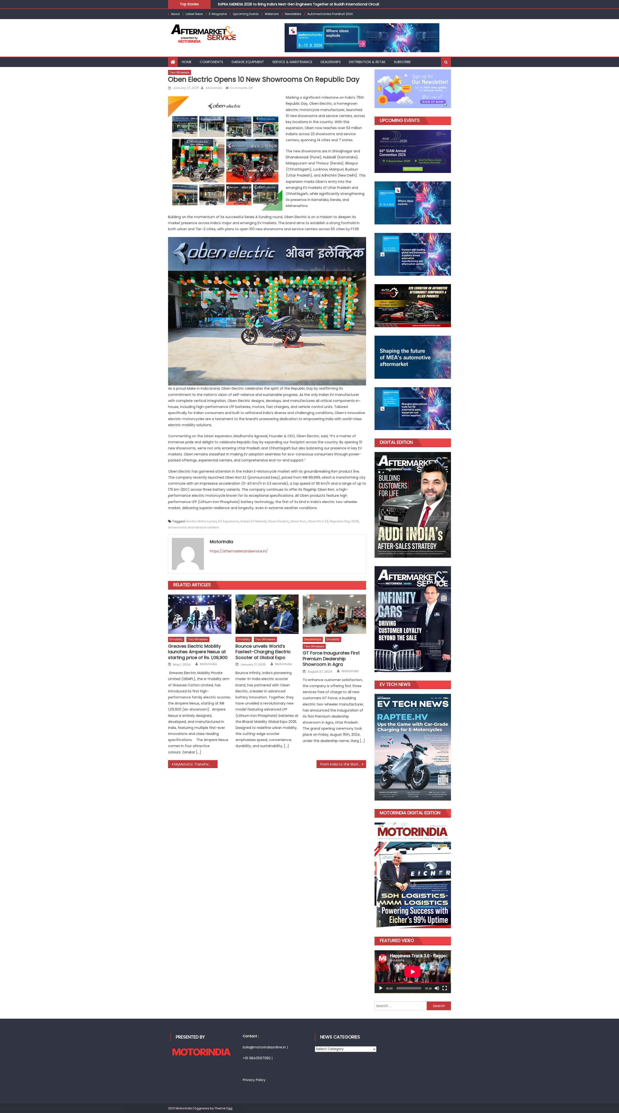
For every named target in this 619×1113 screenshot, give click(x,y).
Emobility (176, 639)
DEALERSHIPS (331, 61)
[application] (413, 971)
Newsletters (293, 14)
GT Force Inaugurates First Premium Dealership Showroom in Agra (331, 658)
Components (211, 61)
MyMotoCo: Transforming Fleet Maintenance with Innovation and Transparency (196, 764)
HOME (187, 61)
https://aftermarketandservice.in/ (239, 551)
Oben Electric (278, 521)
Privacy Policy (254, 1079)
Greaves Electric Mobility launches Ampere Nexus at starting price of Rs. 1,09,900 (198, 651)
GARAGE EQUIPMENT (247, 61)
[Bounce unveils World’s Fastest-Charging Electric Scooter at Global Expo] (267, 614)
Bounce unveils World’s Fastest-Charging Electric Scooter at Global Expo (263, 651)
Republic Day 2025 (344, 521)
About (175, 14)
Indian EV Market (253, 521)
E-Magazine (218, 14)
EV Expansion (228, 521)
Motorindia (214, 88)
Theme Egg (223, 1108)
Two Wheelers (179, 72)
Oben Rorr (298, 521)
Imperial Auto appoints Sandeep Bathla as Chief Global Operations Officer (280, 4)
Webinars (272, 14)
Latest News (194, 14)
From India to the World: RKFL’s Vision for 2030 (343, 764)
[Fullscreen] (444, 988)
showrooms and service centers (193, 527)
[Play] (380, 988)
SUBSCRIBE (402, 61)
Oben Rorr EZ (318, 521)
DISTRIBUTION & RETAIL (367, 61)
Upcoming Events (246, 14)
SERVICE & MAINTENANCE (292, 61)
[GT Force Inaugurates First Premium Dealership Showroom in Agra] (334, 614)
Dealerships (312, 639)
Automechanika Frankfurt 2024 (330, 14)
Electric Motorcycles (201, 521)
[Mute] (437, 988)
